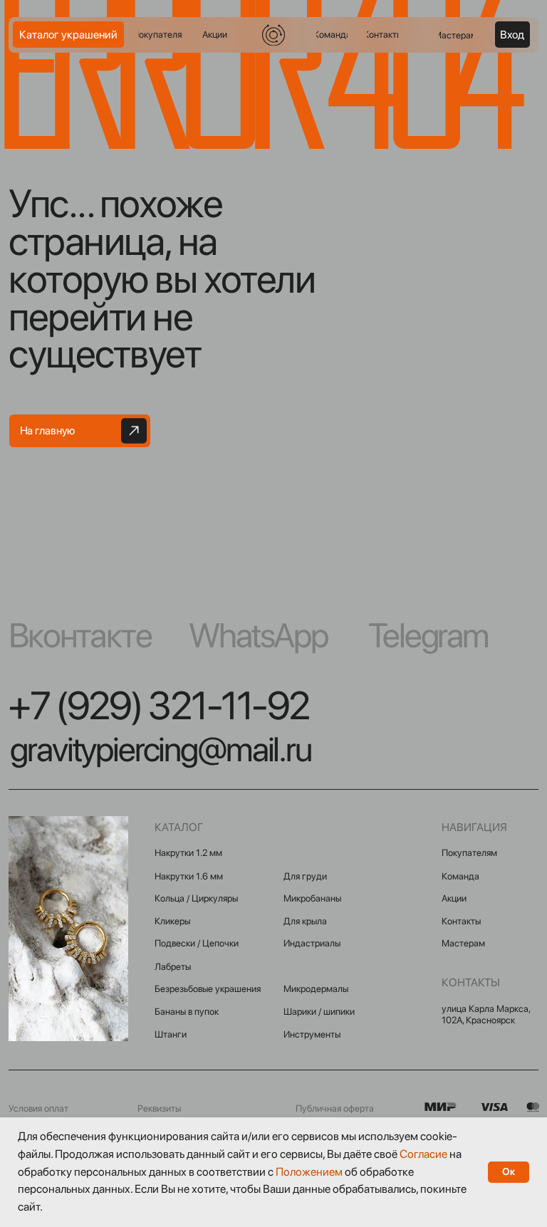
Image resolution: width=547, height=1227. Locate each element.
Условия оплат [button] (38, 1108)
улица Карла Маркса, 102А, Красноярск (486, 1014)
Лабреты (173, 966)
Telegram (428, 635)
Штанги (171, 1034)
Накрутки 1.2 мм (188, 852)
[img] (273, 35)
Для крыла (305, 920)
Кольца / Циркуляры (196, 898)
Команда (460, 876)
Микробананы (312, 898)
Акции (454, 898)
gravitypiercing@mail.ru (160, 749)
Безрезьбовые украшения (208, 988)
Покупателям (469, 852)
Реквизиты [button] (159, 1108)
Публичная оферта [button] (335, 1108)
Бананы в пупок (187, 1011)
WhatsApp (258, 635)
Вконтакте (80, 635)
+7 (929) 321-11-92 (158, 705)
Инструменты (311, 1034)
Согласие (423, 1154)
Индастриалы (311, 943)
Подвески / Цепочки (197, 943)
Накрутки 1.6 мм (189, 876)
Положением (309, 1172)
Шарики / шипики (319, 1011)
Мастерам (463, 943)
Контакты (461, 920)
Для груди (305, 876)
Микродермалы (315, 988)
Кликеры (172, 920)
